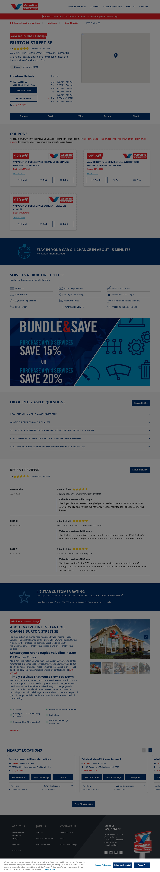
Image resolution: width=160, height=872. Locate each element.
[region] (80, 865)
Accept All (142, 865)
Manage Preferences (103, 865)
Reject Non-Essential (122, 865)
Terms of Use (49, 869)
